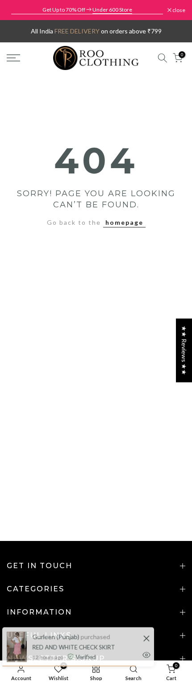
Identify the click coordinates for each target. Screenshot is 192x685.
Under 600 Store (112, 9)
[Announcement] (87, 9)
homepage (124, 222)
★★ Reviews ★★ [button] (184, 350)
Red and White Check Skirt (73, 643)
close (178, 10)
